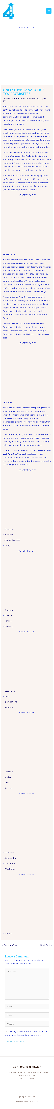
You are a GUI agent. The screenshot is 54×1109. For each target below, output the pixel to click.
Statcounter (10, 858)
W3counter (10, 863)
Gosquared (10, 691)
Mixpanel (9, 772)
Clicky (7, 545)
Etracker (9, 615)
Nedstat (8, 777)
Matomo (9, 707)
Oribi (7, 782)
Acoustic (9, 529)
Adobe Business (12, 540)
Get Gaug (9, 626)
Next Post (46, 945)
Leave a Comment (12, 98)
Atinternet (9, 534)
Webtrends (10, 869)
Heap (7, 696)
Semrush (9, 788)
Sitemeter (9, 852)
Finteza (8, 621)
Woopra (8, 933)
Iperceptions (11, 702)
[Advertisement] (27, 56)
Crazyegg (9, 610)
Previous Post (9, 945)
